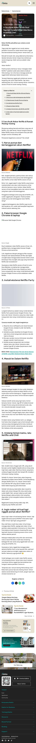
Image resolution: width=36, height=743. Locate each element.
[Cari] (29, 3)
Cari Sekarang (18, 665)
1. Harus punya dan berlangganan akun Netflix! (18, 97)
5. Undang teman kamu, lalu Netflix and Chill (17, 109)
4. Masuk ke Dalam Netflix (12, 106)
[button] (21, 684)
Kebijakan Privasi (14, 736)
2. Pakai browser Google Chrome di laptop (17, 100)
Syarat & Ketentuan (6, 736)
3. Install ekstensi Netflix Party (14, 103)
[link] (9, 630)
